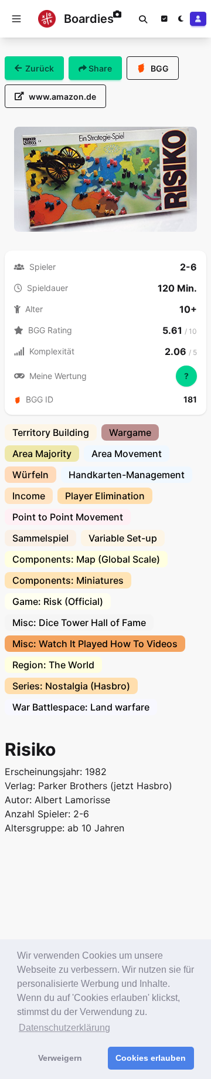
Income (28, 496)
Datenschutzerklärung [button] (64, 1028)
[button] (16, 19)
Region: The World (53, 665)
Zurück (39, 68)
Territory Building (50, 432)
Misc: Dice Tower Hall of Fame (79, 622)
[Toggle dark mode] (180, 19)
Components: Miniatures (68, 580)
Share (99, 68)
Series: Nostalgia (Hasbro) (71, 686)
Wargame (130, 432)
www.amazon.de (62, 97)
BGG (160, 68)
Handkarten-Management (127, 475)
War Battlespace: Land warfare (80, 707)
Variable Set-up (123, 538)
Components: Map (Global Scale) (86, 559)
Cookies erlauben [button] (150, 1058)
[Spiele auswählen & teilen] (164, 19)
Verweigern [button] (60, 1058)
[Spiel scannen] (117, 19)
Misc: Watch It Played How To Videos (95, 644)
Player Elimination (105, 496)
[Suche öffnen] (143, 19)
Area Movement (126, 453)
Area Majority (42, 453)
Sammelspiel (40, 538)
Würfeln (30, 475)
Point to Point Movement (67, 517)
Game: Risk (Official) (57, 601)
